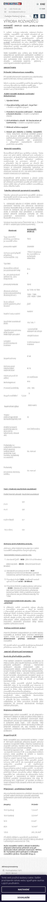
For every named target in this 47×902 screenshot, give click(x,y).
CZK (40, 9)
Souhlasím (23, 897)
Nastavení (23, 889)
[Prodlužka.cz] (13, 3)
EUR (43, 9)
